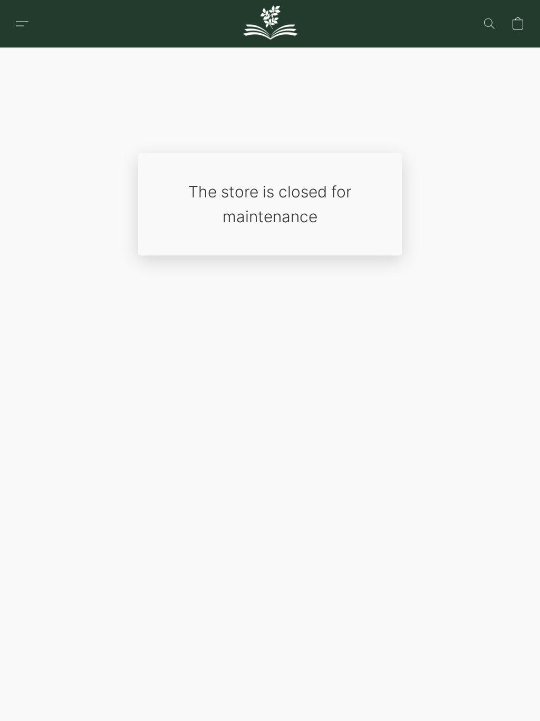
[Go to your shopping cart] (518, 23)
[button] (22, 23)
